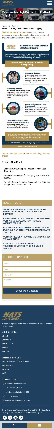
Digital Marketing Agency (32, 413)
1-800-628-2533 (11, 396)
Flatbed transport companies (15, 32)
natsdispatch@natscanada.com (17, 400)
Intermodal (8, 365)
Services (7, 340)
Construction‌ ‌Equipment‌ (13, 153)
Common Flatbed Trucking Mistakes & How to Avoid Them (26, 238)
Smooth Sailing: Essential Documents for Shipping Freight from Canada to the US (27, 183)
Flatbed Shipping (33, 153)
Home (5, 336)
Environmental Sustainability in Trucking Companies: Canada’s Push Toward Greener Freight (26, 220)
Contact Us (8, 344)
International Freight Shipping (16, 362)
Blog (13, 26)
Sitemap (6, 351)
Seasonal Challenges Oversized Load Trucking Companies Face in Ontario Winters (24, 246)
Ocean (6, 369)
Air (4, 373)
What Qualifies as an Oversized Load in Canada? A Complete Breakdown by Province (24, 211)
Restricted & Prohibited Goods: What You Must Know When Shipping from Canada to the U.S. (26, 230)
